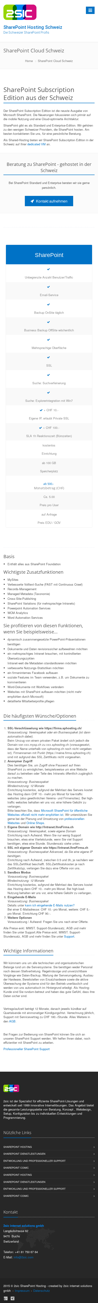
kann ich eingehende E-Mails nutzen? (50, 905)
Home (29, 61)
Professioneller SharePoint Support (26, 1049)
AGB (12, 1021)
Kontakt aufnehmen (51, 201)
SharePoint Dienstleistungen (24, 1153)
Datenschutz (41, 1290)
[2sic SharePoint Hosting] (19, 12)
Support (69, 936)
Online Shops (35, 823)
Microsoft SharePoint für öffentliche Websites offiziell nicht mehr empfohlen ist (48, 812)
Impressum (22, 1290)
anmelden (57, 1290)
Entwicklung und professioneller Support (34, 1160)
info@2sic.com (24, 1257)
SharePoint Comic (16, 1167)
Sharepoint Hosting (17, 1147)
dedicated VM (36, 144)
